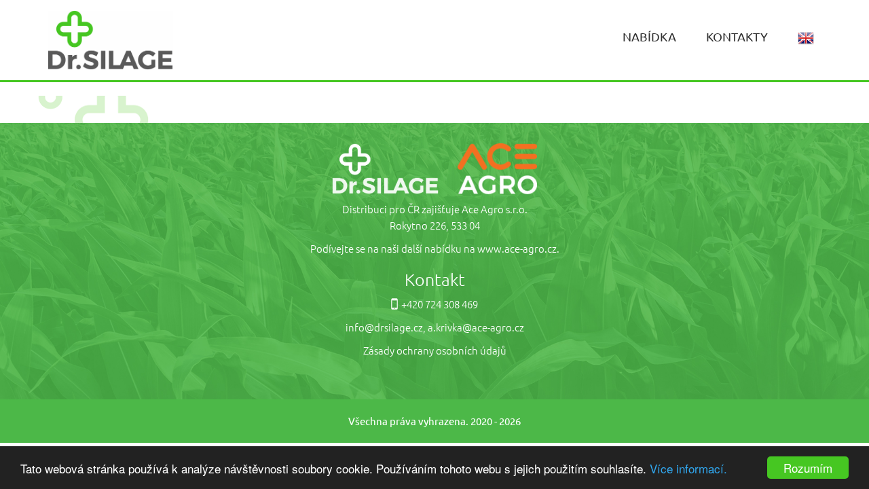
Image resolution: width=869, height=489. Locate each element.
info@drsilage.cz (384, 327)
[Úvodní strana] (110, 38)
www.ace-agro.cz (517, 248)
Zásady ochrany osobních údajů (434, 350)
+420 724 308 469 (439, 304)
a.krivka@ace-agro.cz (476, 327)
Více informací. (688, 468)
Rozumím (807, 467)
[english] (806, 37)
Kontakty (737, 36)
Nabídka (649, 36)
